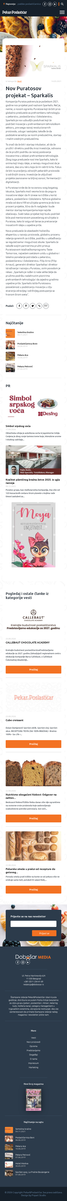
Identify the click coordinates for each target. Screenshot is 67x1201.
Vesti (33, 1038)
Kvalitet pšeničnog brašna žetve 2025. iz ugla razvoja (33, 481)
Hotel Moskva (21, 1163)
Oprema (33, 1046)
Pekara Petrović (25, 366)
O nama (33, 1059)
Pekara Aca (22, 355)
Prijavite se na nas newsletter (28, 916)
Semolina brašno (25, 332)
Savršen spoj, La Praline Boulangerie (32, 1172)
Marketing (33, 1067)
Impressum (33, 1063)
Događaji (33, 1054)
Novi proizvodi (33, 1042)
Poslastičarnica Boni (27, 343)
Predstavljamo (33, 1050)
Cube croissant (14, 720)
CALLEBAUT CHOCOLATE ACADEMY (28, 642)
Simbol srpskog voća (18, 426)
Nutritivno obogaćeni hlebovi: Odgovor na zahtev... (31, 796)
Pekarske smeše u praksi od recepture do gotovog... (30, 870)
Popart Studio (39, 1195)
